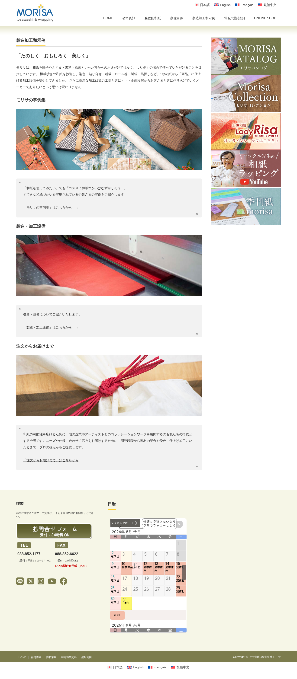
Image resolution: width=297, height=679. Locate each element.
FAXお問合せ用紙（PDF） (71, 565)
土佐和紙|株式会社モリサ (265, 657)
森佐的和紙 (153, 18)
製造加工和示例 (203, 18)
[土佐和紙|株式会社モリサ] (34, 13)
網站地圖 (86, 657)
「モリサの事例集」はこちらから (47, 207)
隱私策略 (51, 657)
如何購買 (36, 657)
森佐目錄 (176, 18)
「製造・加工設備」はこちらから (47, 327)
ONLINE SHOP (265, 18)
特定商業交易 (69, 657)
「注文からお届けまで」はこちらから (50, 460)
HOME (108, 18)
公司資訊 (128, 18)
